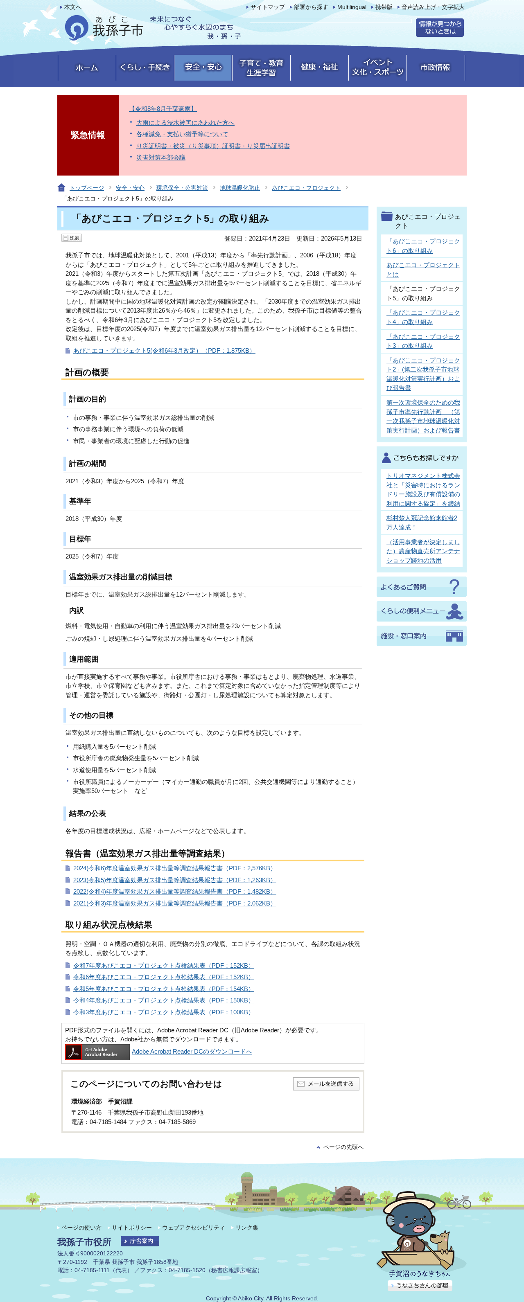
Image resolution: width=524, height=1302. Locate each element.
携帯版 (384, 7)
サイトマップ (268, 7)
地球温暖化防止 (240, 188)
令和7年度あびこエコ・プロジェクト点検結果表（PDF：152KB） (163, 965)
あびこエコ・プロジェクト (306, 188)
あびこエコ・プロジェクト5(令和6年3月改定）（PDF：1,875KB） (164, 350)
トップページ (87, 188)
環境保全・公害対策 (182, 188)
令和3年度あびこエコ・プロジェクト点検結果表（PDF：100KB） (163, 1012)
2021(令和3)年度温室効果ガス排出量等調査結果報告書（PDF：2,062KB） (174, 903)
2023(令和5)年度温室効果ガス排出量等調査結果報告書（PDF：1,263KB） (174, 879)
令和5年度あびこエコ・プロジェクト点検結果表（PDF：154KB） (163, 988)
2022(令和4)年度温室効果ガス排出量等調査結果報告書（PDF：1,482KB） (174, 891)
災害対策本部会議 (160, 157)
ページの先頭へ (343, 1147)
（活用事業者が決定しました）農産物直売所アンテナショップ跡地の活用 (423, 551)
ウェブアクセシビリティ (193, 1227)
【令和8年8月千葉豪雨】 (163, 108)
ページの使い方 (81, 1227)
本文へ (72, 7)
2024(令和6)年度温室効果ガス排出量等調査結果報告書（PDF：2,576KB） (174, 868)
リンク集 (246, 1227)
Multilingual (351, 7)
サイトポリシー (132, 1227)
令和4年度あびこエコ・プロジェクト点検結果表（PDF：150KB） (163, 1000)
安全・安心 (130, 188)
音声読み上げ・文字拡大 (433, 7)
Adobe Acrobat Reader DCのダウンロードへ (192, 1051)
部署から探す (311, 7)
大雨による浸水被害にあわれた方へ (185, 122)
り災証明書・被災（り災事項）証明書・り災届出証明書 (213, 145)
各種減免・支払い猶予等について (182, 134)
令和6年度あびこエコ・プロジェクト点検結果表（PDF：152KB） (163, 976)
